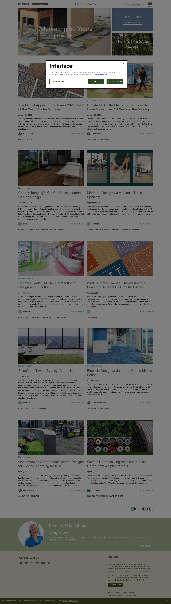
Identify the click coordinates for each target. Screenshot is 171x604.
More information (101, 74)
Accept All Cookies (115, 81)
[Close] (123, 63)
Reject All (96, 81)
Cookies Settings (58, 81)
